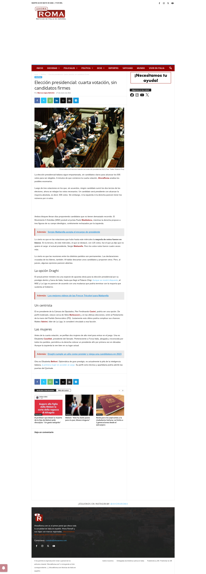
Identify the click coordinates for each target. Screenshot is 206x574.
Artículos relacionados (45, 390)
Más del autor (63, 390)
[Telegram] (76, 100)
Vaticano (128, 68)
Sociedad (52, 68)
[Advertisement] (103, 43)
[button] (170, 68)
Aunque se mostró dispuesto (105, 280)
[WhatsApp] (50, 100)
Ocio (99, 68)
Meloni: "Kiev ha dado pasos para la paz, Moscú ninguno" (77, 418)
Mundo (141, 68)
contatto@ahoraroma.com (56, 540)
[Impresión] (69, 100)
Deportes (113, 68)
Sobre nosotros (108, 561)
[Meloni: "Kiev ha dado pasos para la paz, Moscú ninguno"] (79, 405)
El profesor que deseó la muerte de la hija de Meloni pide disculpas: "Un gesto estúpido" (48, 420)
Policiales (69, 68)
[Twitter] (168, 3)
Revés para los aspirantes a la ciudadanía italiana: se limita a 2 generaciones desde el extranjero (109, 421)
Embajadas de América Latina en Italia (130, 561)
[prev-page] (119, 390)
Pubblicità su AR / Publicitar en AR (159, 561)
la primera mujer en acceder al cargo (58, 365)
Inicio (40, 68)
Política (86, 68)
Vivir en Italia (156, 68)
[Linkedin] (56, 100)
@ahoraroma (119, 503)
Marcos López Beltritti (45, 93)
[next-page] (122, 390)
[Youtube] (172, 3)
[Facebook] (159, 3)
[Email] (63, 100)
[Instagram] (164, 3)
